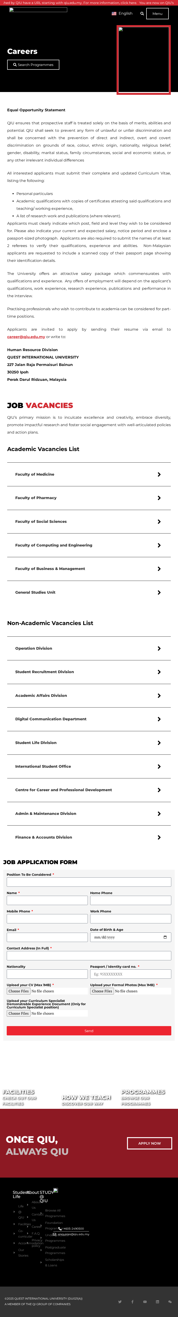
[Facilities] (15, 1224)
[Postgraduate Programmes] (42, 1250)
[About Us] (28, 1204)
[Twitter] (119, 1301)
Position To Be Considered (29, 875)
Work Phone (100, 911)
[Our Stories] (15, 1252)
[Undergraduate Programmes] (42, 1237)
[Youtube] (144, 1301)
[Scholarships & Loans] (42, 1262)
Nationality (16, 967)
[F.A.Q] (28, 1233)
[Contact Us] (28, 1217)
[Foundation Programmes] (42, 1225)
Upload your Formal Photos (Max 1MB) (123, 985)
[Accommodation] (15, 1243)
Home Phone (101, 893)
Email (12, 930)
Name (12, 893)
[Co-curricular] (15, 1233)
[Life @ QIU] (15, 1211)
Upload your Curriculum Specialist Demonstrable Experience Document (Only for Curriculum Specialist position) (46, 1004)
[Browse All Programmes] (42, 1213)
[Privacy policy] (28, 1242)
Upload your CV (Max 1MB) (29, 985)
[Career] (28, 1226)
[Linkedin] (157, 1301)
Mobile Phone (19, 911)
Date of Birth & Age (106, 930)
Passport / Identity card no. (113, 967)
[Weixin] (169, 1301)
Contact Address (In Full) (28, 948)
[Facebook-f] (132, 1301)
